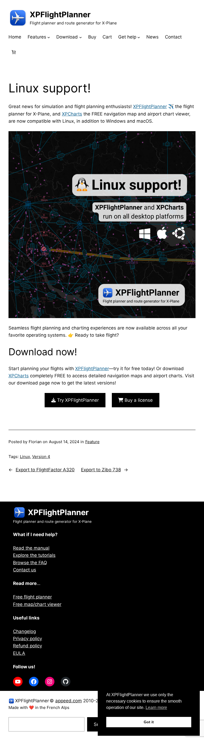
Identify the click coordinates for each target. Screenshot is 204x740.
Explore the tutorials (34, 555)
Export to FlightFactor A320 (45, 469)
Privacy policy (27, 638)
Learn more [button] (156, 707)
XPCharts (72, 114)
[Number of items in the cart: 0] (13, 52)
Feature (92, 441)
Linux (25, 456)
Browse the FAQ (30, 562)
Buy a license (138, 400)
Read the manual (31, 548)
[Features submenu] (48, 37)
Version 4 (41, 456)
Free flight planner (32, 597)
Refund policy (27, 645)
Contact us (24, 569)
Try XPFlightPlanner (77, 400)
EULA (19, 653)
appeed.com (68, 700)
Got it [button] (149, 722)
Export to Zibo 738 (101, 469)
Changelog (24, 631)
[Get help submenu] (138, 37)
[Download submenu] (80, 37)
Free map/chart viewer (37, 604)
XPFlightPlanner (60, 14)
